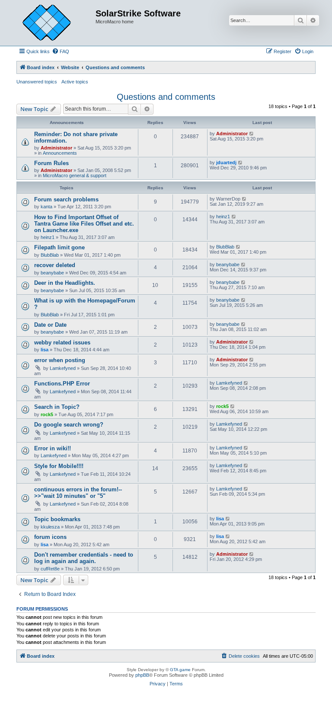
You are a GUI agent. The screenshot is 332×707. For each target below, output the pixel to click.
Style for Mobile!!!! (58, 466)
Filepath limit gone (59, 247)
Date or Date (50, 325)
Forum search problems (66, 199)
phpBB (142, 675)
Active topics (74, 81)
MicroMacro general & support (74, 175)
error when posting (59, 360)
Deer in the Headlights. (64, 283)
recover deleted (54, 265)
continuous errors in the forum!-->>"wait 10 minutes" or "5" (78, 492)
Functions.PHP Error (62, 383)
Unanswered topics (36, 81)
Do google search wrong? (68, 424)
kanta (46, 206)
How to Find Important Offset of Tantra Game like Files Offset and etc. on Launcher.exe (84, 223)
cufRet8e (50, 568)
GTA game (180, 669)
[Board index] (53, 23)
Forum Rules (51, 163)
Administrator (56, 147)
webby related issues (62, 342)
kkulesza (50, 526)
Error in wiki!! (52, 448)
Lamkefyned (63, 368)
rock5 (47, 414)
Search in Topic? (57, 407)
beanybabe (52, 272)
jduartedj (226, 162)
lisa (44, 349)
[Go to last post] (252, 133)
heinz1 (47, 237)
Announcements (60, 153)
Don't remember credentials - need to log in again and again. (83, 557)
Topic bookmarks (57, 519)
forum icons (50, 537)
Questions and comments (166, 97)
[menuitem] (60, 51)
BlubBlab (50, 255)
